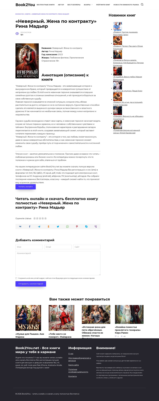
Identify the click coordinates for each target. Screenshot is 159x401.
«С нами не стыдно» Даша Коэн (127, 91)
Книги (27, 14)
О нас (70, 354)
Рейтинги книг (103, 5)
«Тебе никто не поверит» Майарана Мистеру (60, 337)
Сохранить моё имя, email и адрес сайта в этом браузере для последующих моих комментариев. (56, 278)
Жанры (87, 5)
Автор (61, 5)
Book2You (25, 4)
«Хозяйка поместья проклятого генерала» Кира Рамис (128, 330)
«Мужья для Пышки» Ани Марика (29, 335)
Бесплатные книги (45, 5)
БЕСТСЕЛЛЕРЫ (74, 5)
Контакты (72, 376)
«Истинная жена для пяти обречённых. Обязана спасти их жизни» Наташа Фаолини (93, 333)
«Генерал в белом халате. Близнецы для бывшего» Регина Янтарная (128, 63)
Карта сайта (73, 365)
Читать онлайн (25, 187)
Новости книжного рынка (126, 5)
